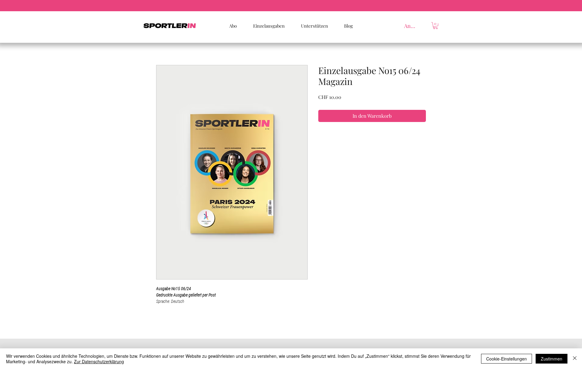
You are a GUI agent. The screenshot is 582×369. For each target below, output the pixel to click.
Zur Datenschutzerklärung (99, 361)
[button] (435, 25)
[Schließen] (574, 358)
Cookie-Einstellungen (506, 359)
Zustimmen (551, 359)
